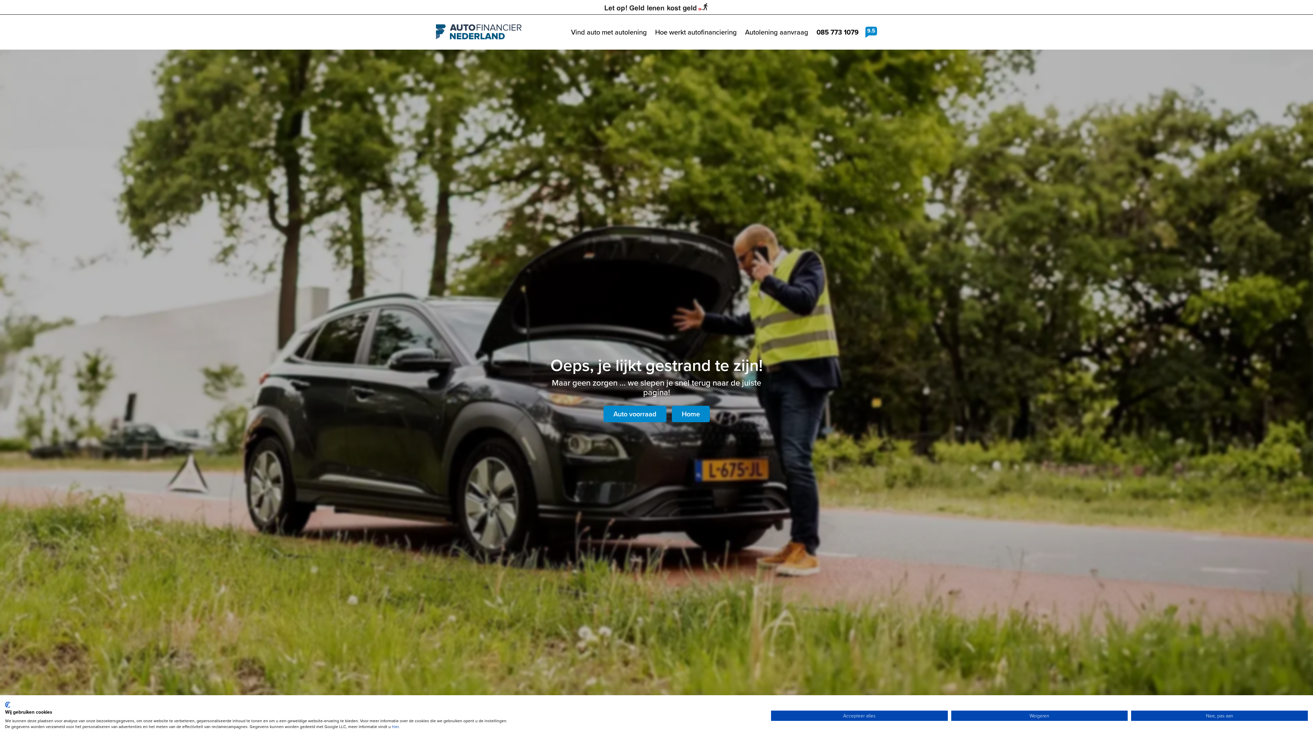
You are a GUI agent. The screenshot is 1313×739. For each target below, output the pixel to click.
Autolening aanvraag (776, 32)
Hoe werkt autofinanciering (696, 32)
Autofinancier (478, 32)
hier (395, 727)
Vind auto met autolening (609, 32)
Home (691, 414)
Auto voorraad (634, 414)
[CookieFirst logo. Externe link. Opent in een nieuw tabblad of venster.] (7, 705)
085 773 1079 (838, 32)
